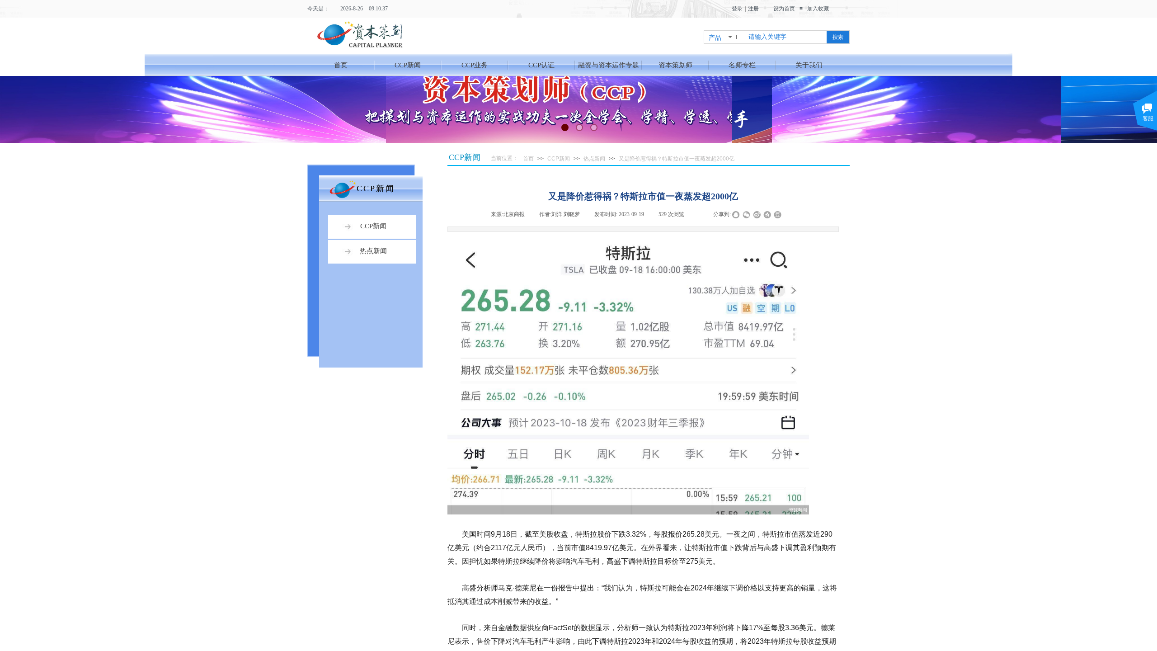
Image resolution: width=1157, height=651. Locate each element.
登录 (737, 8)
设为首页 (784, 8)
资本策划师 (675, 65)
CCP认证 (541, 65)
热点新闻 (594, 159)
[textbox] (786, 37)
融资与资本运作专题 (608, 65)
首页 (341, 65)
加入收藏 (818, 8)
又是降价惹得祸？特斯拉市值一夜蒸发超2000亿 (676, 159)
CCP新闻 (408, 65)
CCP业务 (474, 65)
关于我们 (809, 65)
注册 (753, 8)
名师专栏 (742, 65)
